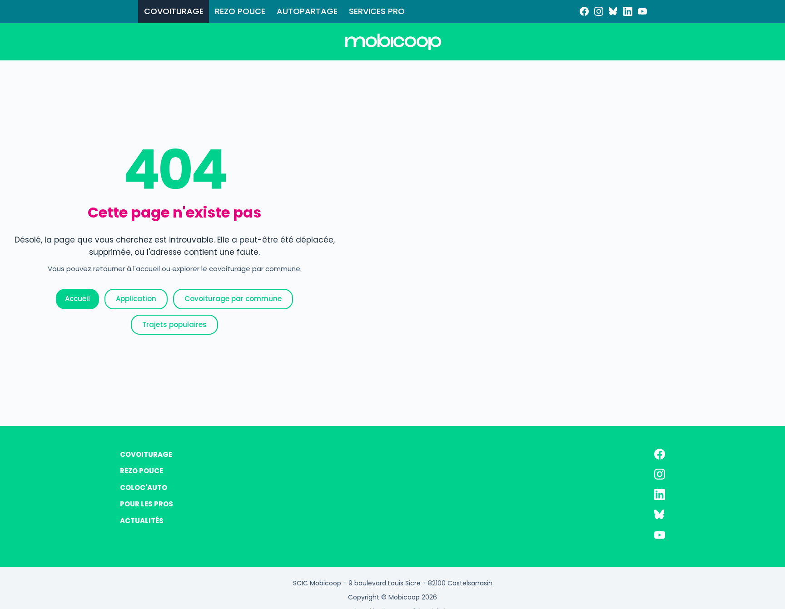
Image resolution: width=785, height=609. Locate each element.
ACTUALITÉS (142, 520)
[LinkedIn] (627, 11)
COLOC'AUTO (143, 487)
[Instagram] (598, 11)
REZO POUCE (240, 11)
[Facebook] (584, 11)
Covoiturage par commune (233, 298)
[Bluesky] (613, 11)
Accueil (77, 298)
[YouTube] (642, 11)
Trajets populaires (174, 324)
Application (136, 298)
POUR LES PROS (146, 504)
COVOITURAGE (174, 11)
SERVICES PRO (377, 11)
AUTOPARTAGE (307, 11)
